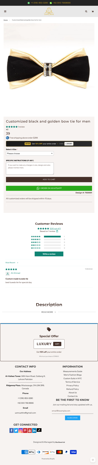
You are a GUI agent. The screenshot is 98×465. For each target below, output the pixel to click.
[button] (12, 127)
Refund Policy (72, 389)
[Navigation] (5, 11)
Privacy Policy (72, 385)
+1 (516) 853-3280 (39, 3)
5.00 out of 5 (55, 228)
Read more (47, 312)
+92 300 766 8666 (25, 403)
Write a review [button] (49, 254)
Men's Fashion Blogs (73, 375)
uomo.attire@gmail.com (25, 413)
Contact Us (73, 396)
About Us (73, 392)
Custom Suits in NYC (72, 378)
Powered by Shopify (48, 459)
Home (6, 20)
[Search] (86, 11)
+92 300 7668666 (61, 3)
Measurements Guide (72, 371)
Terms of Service (72, 382)
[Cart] (93, 11)
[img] (11, 269)
